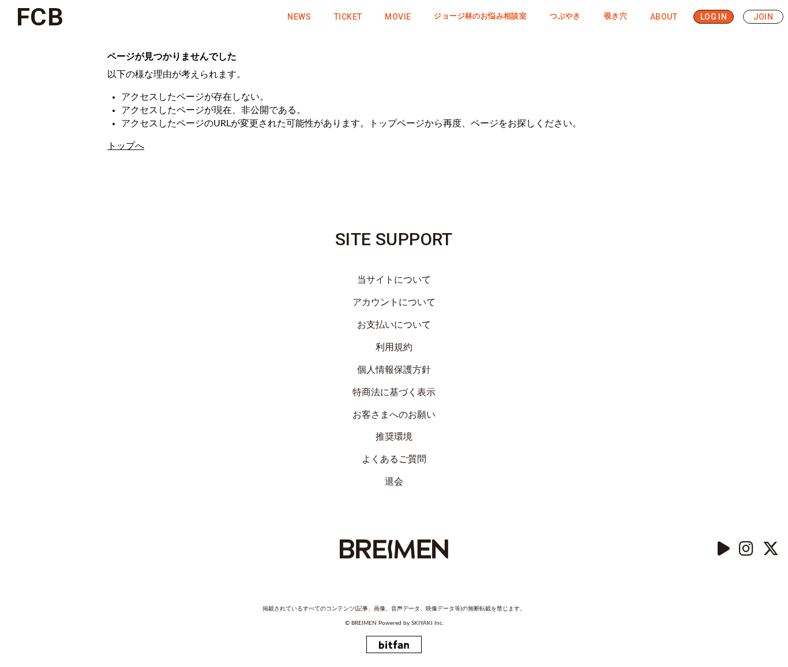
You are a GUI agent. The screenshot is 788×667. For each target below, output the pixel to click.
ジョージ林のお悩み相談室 (480, 16)
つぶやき (565, 16)
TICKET (348, 17)
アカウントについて (394, 302)
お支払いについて (394, 324)
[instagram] (746, 549)
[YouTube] (723, 549)
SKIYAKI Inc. (427, 623)
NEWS (299, 17)
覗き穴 (615, 16)
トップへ (125, 146)
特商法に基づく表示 (394, 392)
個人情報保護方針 (394, 369)
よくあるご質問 (394, 459)
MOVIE (398, 17)
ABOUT (663, 17)
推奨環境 (394, 436)
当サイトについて (394, 279)
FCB (39, 16)
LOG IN (713, 16)
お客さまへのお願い (394, 414)
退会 (394, 481)
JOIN (763, 16)
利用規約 (394, 347)
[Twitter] (770, 549)
